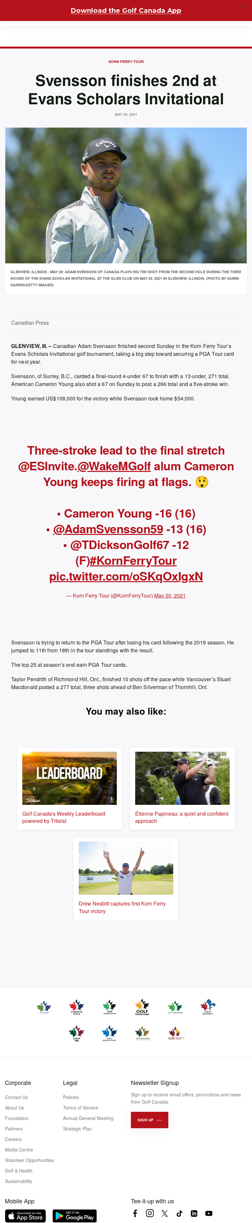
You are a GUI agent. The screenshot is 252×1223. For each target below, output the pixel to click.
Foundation (17, 1118)
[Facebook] (135, 1213)
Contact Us (16, 1097)
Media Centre (19, 1149)
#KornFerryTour (133, 559)
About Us (14, 1107)
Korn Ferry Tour (126, 61)
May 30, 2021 (170, 595)
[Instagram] (150, 1213)
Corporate (18, 1082)
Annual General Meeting (88, 1118)
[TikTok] (179, 1213)
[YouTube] (209, 1213)
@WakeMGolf (114, 465)
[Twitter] (164, 1213)
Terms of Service (80, 1107)
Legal (70, 1082)
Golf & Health (18, 1170)
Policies (71, 1097)
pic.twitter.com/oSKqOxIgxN (126, 575)
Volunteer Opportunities (29, 1160)
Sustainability (18, 1181)
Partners (14, 1128)
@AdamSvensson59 (108, 528)
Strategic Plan (77, 1128)
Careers (13, 1139)
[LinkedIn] (194, 1213)
